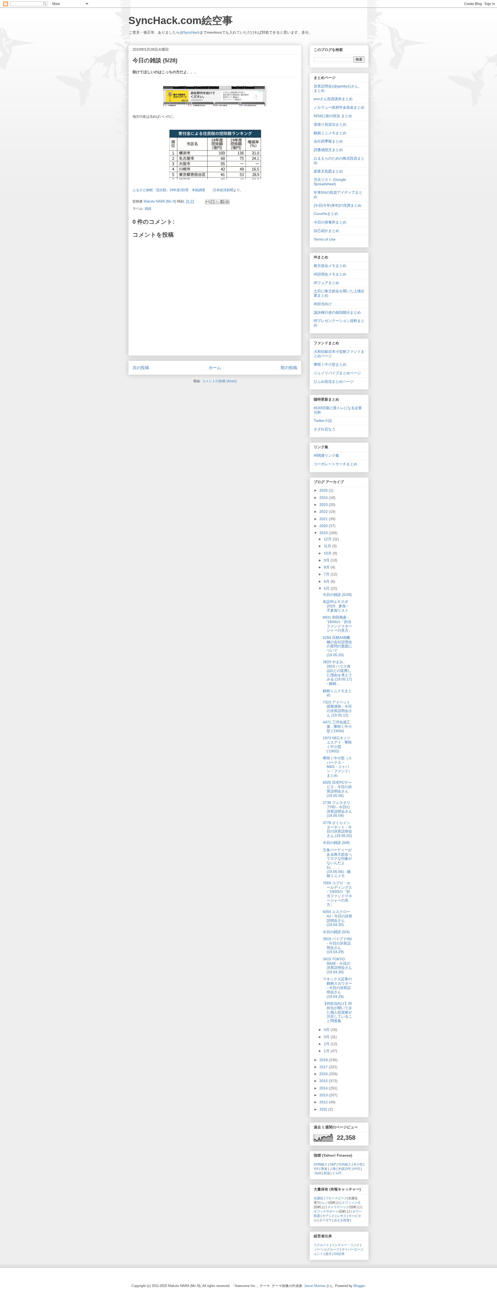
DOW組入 (320, 1164)
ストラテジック (338, 1207)
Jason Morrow (314, 1286)
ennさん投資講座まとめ (333, 99)
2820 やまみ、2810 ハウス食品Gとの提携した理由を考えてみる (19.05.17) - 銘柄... (337, 673)
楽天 (328, 1253)
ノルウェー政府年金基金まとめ (339, 107)
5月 (327, 588)
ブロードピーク (336, 1198)
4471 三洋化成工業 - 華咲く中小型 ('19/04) (337, 726)
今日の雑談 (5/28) (337, 595)
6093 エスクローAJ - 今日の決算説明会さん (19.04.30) (337, 918)
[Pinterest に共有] (227, 201)
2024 (324, 498)
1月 (327, 1051)
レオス (341, 1215)
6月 (327, 581)
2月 (327, 1044)
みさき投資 (341, 1220)
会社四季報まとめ (328, 141)
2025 (324, 490)
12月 (328, 539)
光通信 (318, 1198)
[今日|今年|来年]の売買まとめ (337, 205)
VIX (316, 1168)
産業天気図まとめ (328, 171)
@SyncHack (190, 32)
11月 (328, 546)
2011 (323, 1109)
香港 (324, 1168)
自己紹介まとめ (326, 231)
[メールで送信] (207, 201)
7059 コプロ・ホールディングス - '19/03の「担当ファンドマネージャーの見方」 (337, 894)
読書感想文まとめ (328, 150)
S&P (333, 1164)
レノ (325, 1202)
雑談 (148, 209)
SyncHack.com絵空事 (180, 20)
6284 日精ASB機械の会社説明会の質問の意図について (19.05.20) (337, 646)
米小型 (358, 1164)
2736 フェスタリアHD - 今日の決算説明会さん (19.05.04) (337, 809)
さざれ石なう (324, 429)
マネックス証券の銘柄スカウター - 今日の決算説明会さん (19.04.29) (337, 987)
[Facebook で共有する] (222, 201)
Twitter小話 (323, 420)
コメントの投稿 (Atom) (219, 381)
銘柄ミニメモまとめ (330, 133)
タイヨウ (325, 1220)
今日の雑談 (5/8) (336, 843)
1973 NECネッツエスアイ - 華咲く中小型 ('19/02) (337, 744)
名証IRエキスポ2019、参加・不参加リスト (336, 606)
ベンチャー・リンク (346, 1245)
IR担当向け (323, 304)
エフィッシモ (351, 1202)
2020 (324, 526)
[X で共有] (217, 201)
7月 (327, 574)
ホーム (215, 367)
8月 (327, 567)
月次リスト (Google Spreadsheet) (330, 181)
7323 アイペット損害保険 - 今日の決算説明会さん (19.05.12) (337, 708)
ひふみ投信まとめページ (334, 381)
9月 (327, 560)
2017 (324, 1067)
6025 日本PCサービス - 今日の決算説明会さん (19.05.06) (337, 788)
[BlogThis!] (212, 201)
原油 (327, 1173)
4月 (327, 1030)
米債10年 (344, 1168)
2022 (324, 512)
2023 (324, 505)
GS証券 (339, 1253)
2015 (324, 1081)
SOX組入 (344, 1164)
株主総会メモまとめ (330, 266)
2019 (324, 533)
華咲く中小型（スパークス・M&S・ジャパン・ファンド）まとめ (337, 766)
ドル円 (336, 1173)
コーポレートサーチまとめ (335, 464)
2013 (324, 1095)
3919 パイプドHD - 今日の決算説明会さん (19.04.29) (337, 945)
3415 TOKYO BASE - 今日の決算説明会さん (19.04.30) (337, 965)
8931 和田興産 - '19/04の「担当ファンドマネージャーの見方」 (337, 623)
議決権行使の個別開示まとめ (337, 312)
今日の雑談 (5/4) (336, 932)
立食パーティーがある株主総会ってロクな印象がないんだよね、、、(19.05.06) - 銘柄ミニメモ (337, 863)
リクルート (321, 1245)
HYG (356, 1168)
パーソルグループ (327, 1249)
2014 (324, 1088)
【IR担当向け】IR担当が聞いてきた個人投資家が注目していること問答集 (337, 1012)
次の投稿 (141, 367)
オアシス (328, 1215)
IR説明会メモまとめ (330, 274)
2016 (324, 1074)
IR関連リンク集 (326, 455)
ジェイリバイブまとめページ (337, 373)
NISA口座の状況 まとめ (333, 116)
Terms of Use (324, 239)
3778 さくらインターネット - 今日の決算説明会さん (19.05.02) (337, 829)
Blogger (359, 1286)
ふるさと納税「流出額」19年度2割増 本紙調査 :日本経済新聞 (183, 190)
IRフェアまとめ (326, 283)
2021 (324, 519)
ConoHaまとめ (326, 214)
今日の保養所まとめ (330, 222)
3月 (327, 1037)
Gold (318, 1173)
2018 (324, 1060)
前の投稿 (289, 367)
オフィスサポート (326, 1211)
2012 (324, 1102)
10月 (328, 553)
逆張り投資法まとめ (330, 124)
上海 (333, 1168)
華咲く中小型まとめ (330, 364)
